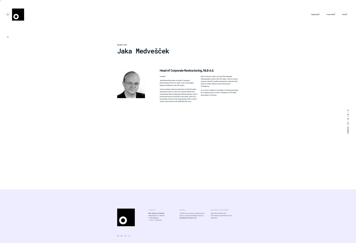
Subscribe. (214, 218)
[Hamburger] (8, 14)
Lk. (348, 118)
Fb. (348, 123)
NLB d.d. (208, 70)
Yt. (348, 110)
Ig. (348, 114)
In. (125, 236)
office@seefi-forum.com (187, 218)
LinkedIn (162, 76)
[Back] (8, 37)
